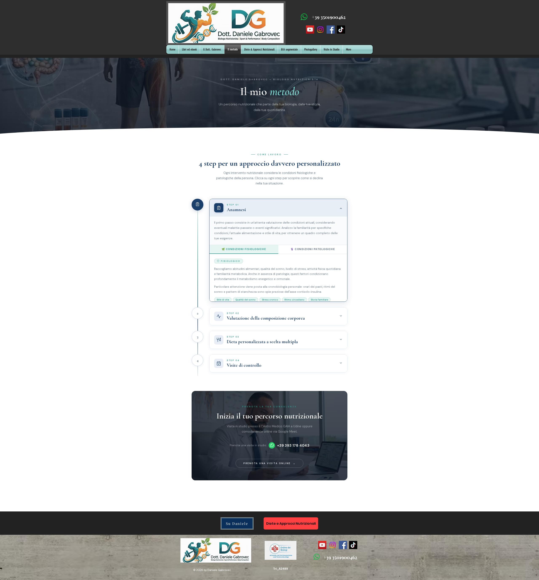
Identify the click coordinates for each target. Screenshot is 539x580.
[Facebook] (331, 29)
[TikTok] (341, 29)
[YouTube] (310, 29)
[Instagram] (320, 29)
